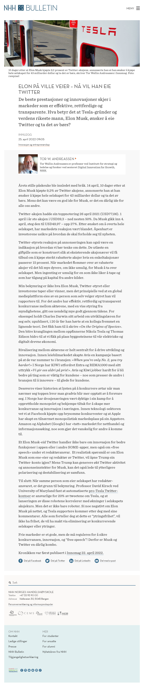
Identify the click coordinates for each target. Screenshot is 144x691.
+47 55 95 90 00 (29, 595)
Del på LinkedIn (82, 560)
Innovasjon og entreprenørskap (34, 144)
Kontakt (12, 636)
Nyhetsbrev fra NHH (54, 651)
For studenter (50, 636)
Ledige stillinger (17, 641)
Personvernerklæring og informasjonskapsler (30, 604)
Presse (12, 646)
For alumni (48, 646)
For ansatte (49, 641)
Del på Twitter (58, 560)
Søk (130, 581)
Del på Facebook (32, 560)
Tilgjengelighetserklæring (23, 657)
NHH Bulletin (16, 651)
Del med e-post (108, 560)
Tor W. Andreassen (57, 159)
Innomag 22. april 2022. (85, 553)
